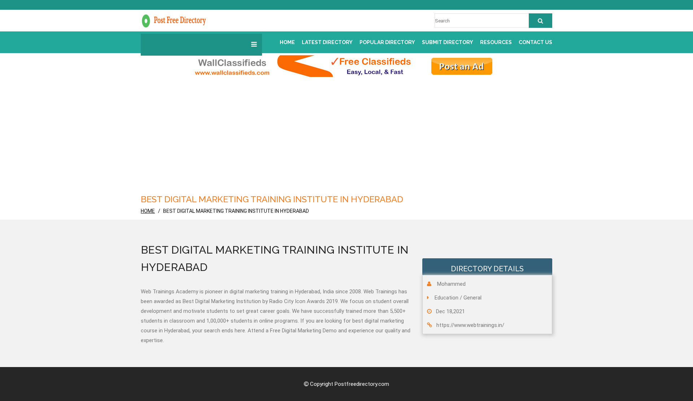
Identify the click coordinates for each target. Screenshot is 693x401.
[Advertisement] (346, 138)
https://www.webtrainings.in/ (470, 325)
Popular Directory (387, 42)
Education (446, 297)
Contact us (535, 42)
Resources (496, 42)
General (472, 297)
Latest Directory (327, 42)
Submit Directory (447, 42)
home (148, 211)
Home (287, 42)
